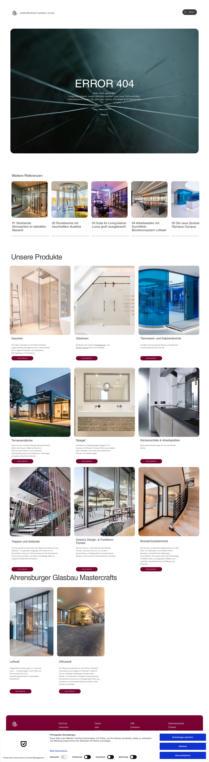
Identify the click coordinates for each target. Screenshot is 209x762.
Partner (98, 723)
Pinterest (172, 727)
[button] (185, 12)
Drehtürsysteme (82, 348)
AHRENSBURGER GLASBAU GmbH (37, 13)
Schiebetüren (100, 345)
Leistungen (63, 727)
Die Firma (63, 723)
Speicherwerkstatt (176, 723)
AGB (132, 723)
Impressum (135, 727)
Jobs (97, 727)
